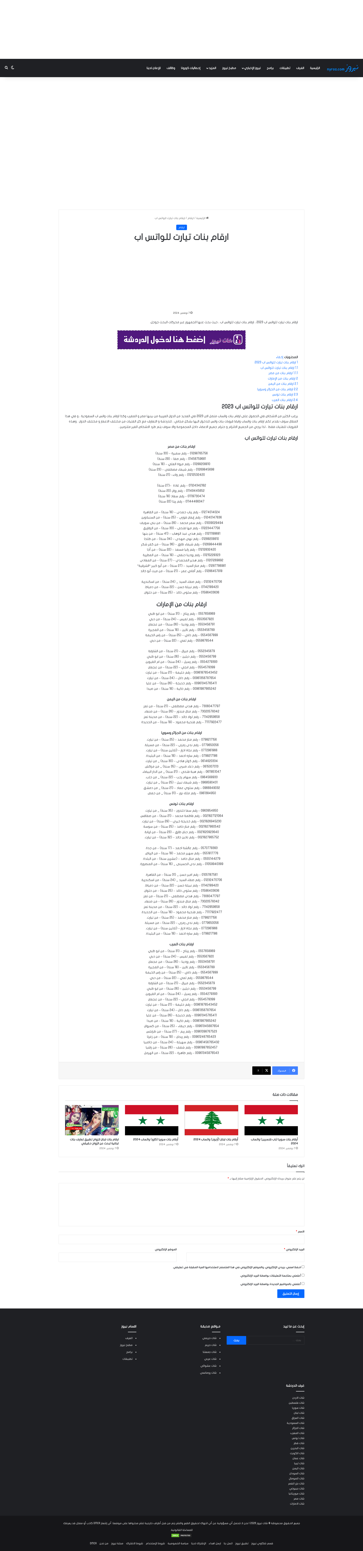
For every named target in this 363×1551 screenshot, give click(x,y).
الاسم (300, 1231)
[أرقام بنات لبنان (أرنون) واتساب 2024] (211, 1120)
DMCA (93, 1543)
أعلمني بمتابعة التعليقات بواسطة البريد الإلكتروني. (270, 1275)
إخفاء (279, 357)
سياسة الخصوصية (178, 1543)
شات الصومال (296, 1478)
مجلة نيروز (117, 1543)
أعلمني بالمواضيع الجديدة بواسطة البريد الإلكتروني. (270, 1284)
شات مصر (299, 1498)
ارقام (191, 218)
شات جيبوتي (296, 1488)
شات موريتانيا (296, 1493)
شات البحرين (297, 1448)
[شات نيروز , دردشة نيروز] (343, 68)
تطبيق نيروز (242, 1543)
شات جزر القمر (296, 1483)
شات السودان (296, 1473)
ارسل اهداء (215, 1543)
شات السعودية (295, 1423)
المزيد (212, 68)
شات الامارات (297, 1503)
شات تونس (298, 1438)
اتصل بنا (228, 1543)
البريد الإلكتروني (294, 1249)
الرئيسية (315, 68)
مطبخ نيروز (229, 68)
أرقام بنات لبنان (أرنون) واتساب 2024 (215, 1139)
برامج (270, 68)
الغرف (300, 68)
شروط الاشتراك (134, 1543)
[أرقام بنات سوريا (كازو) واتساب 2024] (152, 1120)
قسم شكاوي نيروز (262, 1543)
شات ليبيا (299, 1463)
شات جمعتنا (210, 1352)
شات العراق (298, 1417)
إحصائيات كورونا (191, 68)
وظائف (171, 68)
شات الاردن (298, 1397)
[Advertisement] (181, 29)
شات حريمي (209, 1338)
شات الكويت (297, 1453)
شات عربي (210, 1358)
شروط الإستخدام (155, 1543)
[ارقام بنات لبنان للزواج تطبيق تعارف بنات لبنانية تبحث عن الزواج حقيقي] (92, 1120)
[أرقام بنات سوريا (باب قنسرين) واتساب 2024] (271, 1120)
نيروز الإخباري (252, 68)
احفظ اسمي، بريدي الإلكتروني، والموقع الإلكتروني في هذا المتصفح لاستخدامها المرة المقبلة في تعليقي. (237, 1267)
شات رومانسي (208, 1372)
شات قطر (299, 1443)
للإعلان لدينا (154, 68)
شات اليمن (298, 1468)
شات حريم (211, 1345)
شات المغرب (297, 1433)
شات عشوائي (208, 1365)
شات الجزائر (298, 1428)
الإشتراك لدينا (198, 1543)
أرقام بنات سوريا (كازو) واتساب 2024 (155, 1139)
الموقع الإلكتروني (166, 1249)
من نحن (103, 1543)
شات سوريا (298, 1407)
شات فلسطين (296, 1402)
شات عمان (298, 1458)
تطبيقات (285, 68)
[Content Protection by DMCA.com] (181, 1536)
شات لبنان (299, 1412)
